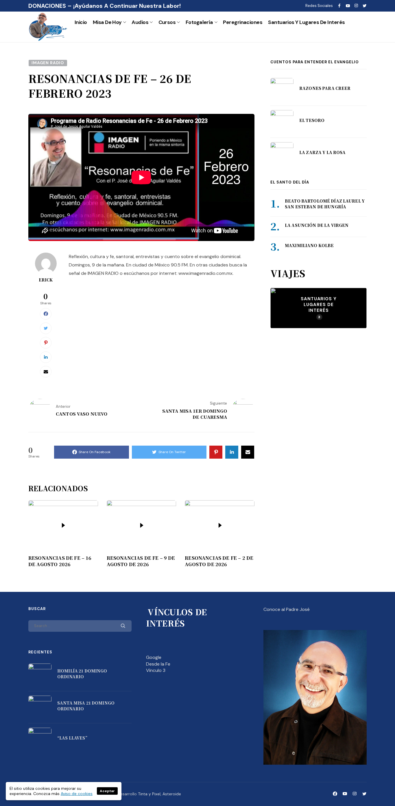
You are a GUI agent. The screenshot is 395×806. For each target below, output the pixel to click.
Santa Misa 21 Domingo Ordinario (86, 705)
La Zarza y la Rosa (322, 152)
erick (46, 280)
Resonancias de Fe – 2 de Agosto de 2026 (219, 561)
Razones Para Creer (325, 88)
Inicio (81, 22)
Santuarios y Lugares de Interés (306, 22)
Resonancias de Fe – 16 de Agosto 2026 (60, 561)
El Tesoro (311, 120)
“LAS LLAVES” (72, 738)
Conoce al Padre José (286, 609)
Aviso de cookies (77, 793)
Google (153, 657)
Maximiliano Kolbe (309, 245)
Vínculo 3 (155, 670)
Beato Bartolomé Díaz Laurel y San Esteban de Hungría (325, 204)
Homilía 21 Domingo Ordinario (82, 673)
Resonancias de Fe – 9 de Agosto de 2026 (141, 561)
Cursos (167, 22)
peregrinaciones (242, 22)
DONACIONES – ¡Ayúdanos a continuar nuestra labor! (104, 6)
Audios (140, 22)
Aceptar (107, 791)
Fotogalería (199, 22)
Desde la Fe (158, 664)
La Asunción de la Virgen (316, 225)
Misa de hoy (107, 22)
